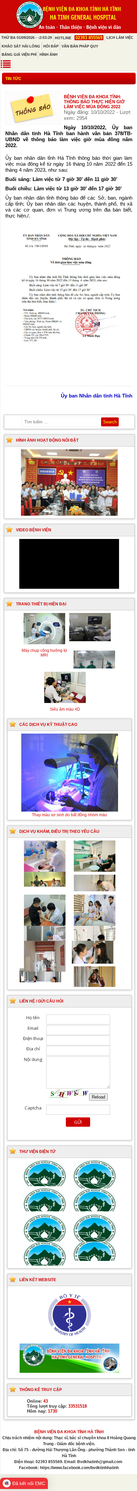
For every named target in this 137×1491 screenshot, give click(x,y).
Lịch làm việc (119, 38)
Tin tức (13, 78)
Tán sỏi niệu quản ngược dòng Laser (69, 815)
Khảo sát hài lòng (21, 46)
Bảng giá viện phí (19, 54)
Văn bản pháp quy (80, 46)
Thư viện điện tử (37, 1151)
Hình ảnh (49, 54)
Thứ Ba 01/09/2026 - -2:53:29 (26, 38)
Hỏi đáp (51, 46)
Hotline (78, 38)
